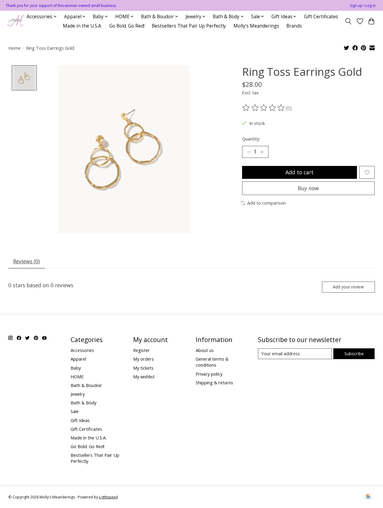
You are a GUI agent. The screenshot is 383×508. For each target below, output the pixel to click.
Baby (76, 368)
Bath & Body (83, 403)
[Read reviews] (264, 108)
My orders (143, 359)
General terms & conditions (212, 362)
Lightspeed (108, 497)
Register (141, 350)
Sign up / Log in (363, 5)
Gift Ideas (80, 420)
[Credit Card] (368, 497)
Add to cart (299, 172)
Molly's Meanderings (256, 26)
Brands (294, 26)
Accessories (82, 350)
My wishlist (144, 377)
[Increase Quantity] (262, 152)
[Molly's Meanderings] (15, 21)
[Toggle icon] (348, 21)
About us (205, 350)
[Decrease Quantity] (249, 152)
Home (14, 48)
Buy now (308, 188)
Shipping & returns (214, 382)
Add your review (348, 287)
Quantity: (251, 139)
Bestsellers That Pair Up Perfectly (189, 26)
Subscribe (354, 353)
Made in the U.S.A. (82, 26)
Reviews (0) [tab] (26, 261)
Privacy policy (209, 374)
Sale (75, 411)
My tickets (143, 368)
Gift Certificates (321, 16)
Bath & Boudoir (86, 385)
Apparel (78, 359)
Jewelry (78, 394)
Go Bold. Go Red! (127, 26)
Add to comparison (266, 203)
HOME (77, 377)
